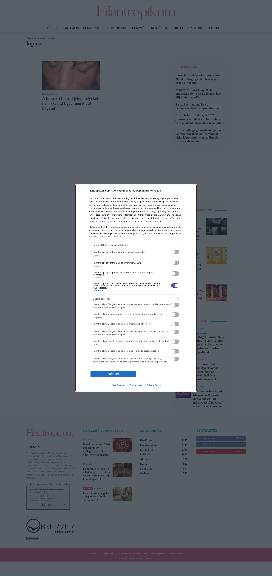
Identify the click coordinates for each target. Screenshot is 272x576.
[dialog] (136, 288)
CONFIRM (113, 374)
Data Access (136, 385)
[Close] (190, 191)
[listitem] (136, 245)
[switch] (175, 252)
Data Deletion (118, 385)
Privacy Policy (154, 385)
